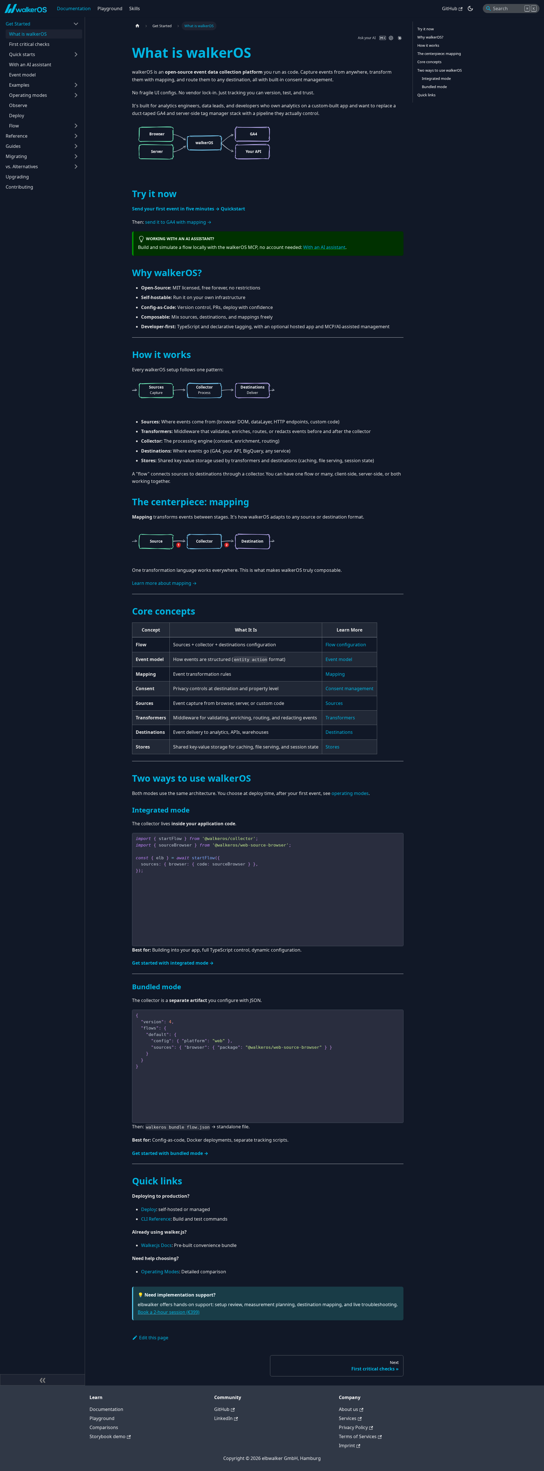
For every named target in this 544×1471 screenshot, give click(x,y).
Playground (109, 8)
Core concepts (429, 61)
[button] (42, 23)
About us (348, 1409)
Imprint (347, 1445)
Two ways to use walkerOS (439, 70)
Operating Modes (160, 1272)
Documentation (74, 8)
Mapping (335, 674)
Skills (134, 8)
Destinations (339, 732)
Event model (339, 659)
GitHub (449, 8)
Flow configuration (346, 644)
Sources (334, 703)
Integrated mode (436, 78)
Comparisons (104, 1427)
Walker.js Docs (156, 1245)
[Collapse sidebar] (42, 1379)
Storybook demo (108, 1436)
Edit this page (153, 1337)
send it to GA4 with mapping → (178, 222)
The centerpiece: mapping (439, 53)
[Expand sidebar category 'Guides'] (76, 146)
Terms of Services (358, 1436)
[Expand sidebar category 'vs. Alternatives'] (76, 166)
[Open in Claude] (399, 38)
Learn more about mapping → (164, 583)
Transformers (340, 718)
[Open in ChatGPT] (391, 38)
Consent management (349, 688)
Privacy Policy (353, 1427)
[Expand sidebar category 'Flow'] (76, 125)
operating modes (350, 793)
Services (347, 1418)
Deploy (148, 1209)
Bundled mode (434, 86)
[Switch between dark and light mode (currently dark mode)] (470, 8)
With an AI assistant (324, 247)
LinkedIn (223, 1418)
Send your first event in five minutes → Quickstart (188, 209)
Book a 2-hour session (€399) (168, 1312)
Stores (332, 747)
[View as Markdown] (382, 38)
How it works (428, 45)
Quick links (426, 94)
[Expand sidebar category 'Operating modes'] (76, 95)
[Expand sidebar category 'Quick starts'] (76, 54)
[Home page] (137, 26)
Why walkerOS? (430, 37)
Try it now (425, 28)
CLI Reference (156, 1219)
